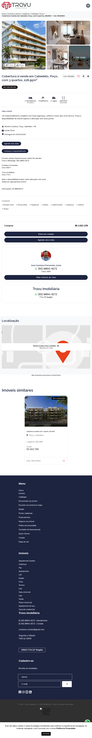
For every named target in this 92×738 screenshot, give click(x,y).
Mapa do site (24, 542)
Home (4, 14)
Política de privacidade (27, 525)
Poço (41, 14)
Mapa (21, 65)
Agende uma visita (11, 144)
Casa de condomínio (27, 609)
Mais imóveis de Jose (46, 277)
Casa (21, 582)
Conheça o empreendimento (15, 151)
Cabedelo (34, 14)
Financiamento (24, 517)
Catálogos (23, 497)
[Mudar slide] (65, 411)
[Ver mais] (68, 44)
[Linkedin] (30, 692)
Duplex (21, 578)
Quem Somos (24, 534)
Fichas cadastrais (26, 513)
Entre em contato (46, 234)
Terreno (22, 585)
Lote (20, 589)
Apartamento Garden (27, 561)
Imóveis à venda (14, 14)
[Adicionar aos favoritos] (64, 461)
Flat (20, 568)
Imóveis (22, 493)
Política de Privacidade (65, 728)
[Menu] (88, 6)
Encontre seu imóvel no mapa (30, 505)
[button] (88, 76)
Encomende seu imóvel (28, 501)
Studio (21, 599)
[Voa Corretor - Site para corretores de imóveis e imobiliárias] (46, 715)
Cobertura (25, 14)
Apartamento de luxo (27, 606)
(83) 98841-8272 (47, 268)
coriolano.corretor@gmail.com (31, 630)
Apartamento (24, 571)
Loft (20, 575)
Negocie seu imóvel (26, 521)
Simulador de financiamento (29, 529)
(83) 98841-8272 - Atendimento (34, 621)
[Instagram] (23, 692)
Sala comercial (24, 592)
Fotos (11, 65)
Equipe (21, 509)
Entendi (46, 734)
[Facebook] (20, 692)
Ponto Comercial (25, 602)
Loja (20, 595)
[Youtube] (27, 692)
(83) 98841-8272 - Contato (32, 624)
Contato (22, 538)
